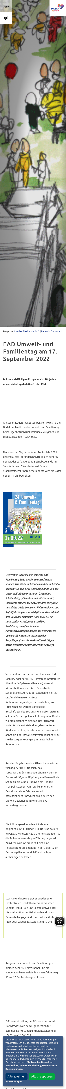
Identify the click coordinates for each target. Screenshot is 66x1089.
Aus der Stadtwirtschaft (26, 331)
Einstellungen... (15, 1081)
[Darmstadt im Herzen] (58, 8)
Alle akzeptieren (42, 1076)
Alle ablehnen (16, 1076)
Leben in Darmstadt (51, 331)
